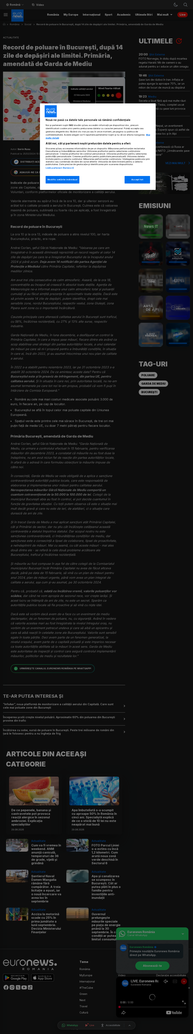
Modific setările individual (62, 179)
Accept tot (137, 179)
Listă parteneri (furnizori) (60, 168)
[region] (98, 146)
